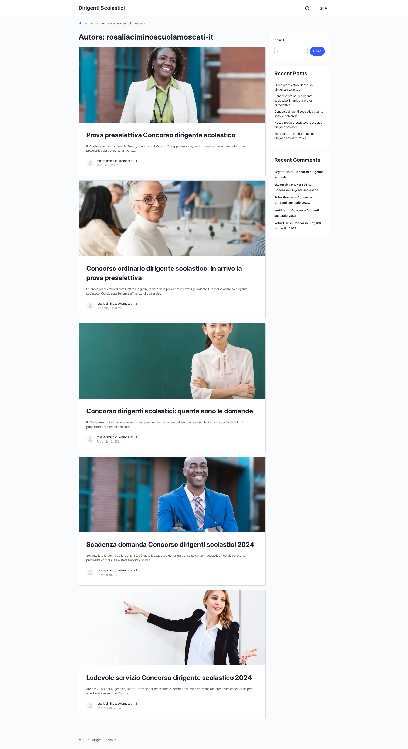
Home (83, 23)
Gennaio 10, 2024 (108, 708)
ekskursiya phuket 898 (290, 184)
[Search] (307, 8)
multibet (280, 210)
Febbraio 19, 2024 (109, 308)
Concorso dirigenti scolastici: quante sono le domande (169, 411)
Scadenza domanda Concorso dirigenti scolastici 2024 (170, 544)
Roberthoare (283, 197)
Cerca (279, 40)
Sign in (322, 8)
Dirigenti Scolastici (102, 8)
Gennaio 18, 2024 (108, 574)
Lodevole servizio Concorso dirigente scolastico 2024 (169, 677)
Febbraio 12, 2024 (109, 441)
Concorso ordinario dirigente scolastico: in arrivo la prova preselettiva (293, 100)
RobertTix (281, 223)
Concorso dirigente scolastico (296, 190)
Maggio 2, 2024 (107, 165)
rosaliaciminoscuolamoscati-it (116, 161)
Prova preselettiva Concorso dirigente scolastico (160, 135)
